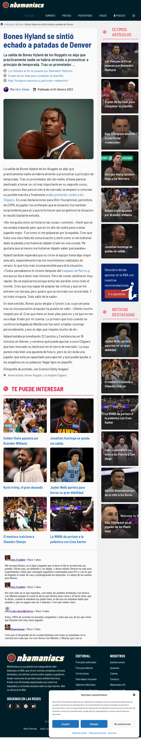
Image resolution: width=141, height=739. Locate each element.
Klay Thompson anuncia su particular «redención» (38, 80)
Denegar (94, 724)
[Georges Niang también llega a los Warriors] (119, 168)
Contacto (114, 679)
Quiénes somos (117, 662)
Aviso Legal (45, 728)
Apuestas (114, 667)
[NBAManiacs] (24, 5)
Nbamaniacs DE (118, 684)
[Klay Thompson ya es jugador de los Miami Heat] (119, 521)
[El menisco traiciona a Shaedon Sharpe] (119, 376)
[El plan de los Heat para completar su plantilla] (119, 96)
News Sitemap (30, 728)
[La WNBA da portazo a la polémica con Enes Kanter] (119, 412)
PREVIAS (66, 15)
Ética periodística (84, 667)
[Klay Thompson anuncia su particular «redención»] (119, 132)
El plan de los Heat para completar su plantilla (35, 76)
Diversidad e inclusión (86, 679)
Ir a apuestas (116, 294)
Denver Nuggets (33, 375)
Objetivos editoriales (85, 684)
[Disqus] (48, 597)
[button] (134, 695)
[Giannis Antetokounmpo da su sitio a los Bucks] (119, 485)
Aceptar (66, 724)
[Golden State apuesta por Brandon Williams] (119, 205)
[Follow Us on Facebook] (10, 706)
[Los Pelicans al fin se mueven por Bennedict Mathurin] (119, 60)
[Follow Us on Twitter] (18, 706)
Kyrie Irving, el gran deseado (23, 487)
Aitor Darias (22, 89)
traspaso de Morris (74, 270)
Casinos (114, 673)
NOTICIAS (29, 15)
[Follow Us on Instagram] (26, 706)
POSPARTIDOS (85, 15)
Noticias (9, 24)
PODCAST (121, 15)
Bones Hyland (15, 375)
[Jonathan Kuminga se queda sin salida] (119, 241)
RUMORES (50, 15)
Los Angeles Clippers (55, 375)
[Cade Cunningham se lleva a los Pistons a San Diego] (119, 448)
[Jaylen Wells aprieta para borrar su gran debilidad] (119, 340)
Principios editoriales (86, 662)
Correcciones (82, 673)
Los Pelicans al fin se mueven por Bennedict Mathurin (40, 71)
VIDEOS (103, 15)
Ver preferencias (122, 724)
